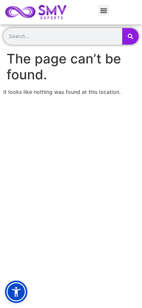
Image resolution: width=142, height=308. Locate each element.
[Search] (130, 36)
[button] (103, 10)
